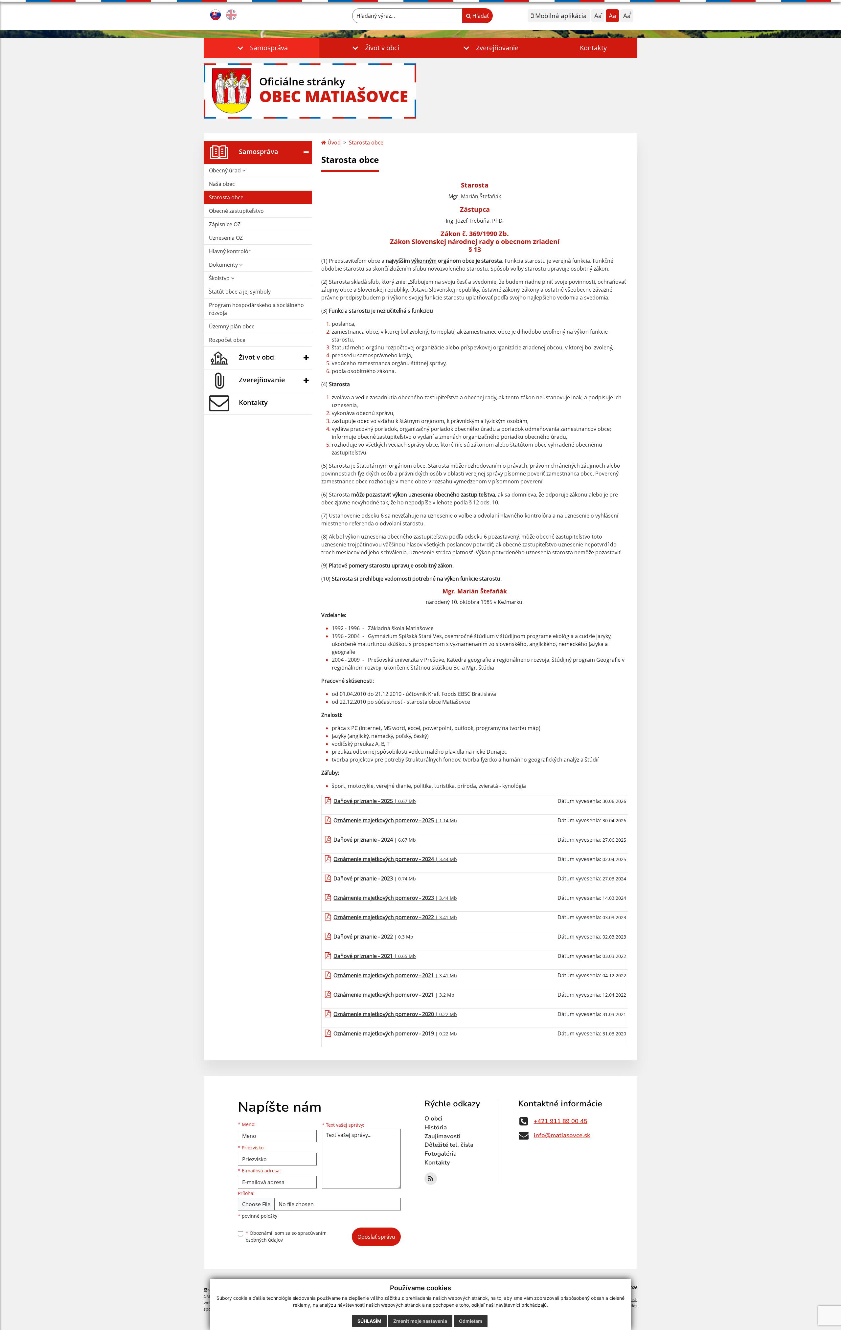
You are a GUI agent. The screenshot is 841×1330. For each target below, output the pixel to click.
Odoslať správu (376, 1236)
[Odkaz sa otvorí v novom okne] (430, 1178)
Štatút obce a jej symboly (240, 291)
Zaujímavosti (442, 1136)
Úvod (333, 142)
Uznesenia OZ (226, 237)
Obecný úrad (225, 170)
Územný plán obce (232, 326)
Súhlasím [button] (369, 1321)
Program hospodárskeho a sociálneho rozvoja (256, 309)
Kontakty (593, 47)
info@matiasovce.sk (562, 1135)
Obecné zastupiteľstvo (236, 210)
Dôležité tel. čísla (448, 1145)
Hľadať (480, 15)
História (435, 1127)
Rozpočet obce (227, 340)
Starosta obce (226, 197)
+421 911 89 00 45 (560, 1121)
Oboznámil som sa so (286, 1236)
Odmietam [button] (470, 1321)
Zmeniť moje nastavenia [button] (420, 1321)
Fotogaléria (440, 1154)
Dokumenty (224, 264)
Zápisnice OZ (224, 224)
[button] (261, 48)
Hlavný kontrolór (230, 251)
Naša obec (222, 184)
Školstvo (220, 278)
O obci (433, 1118)
